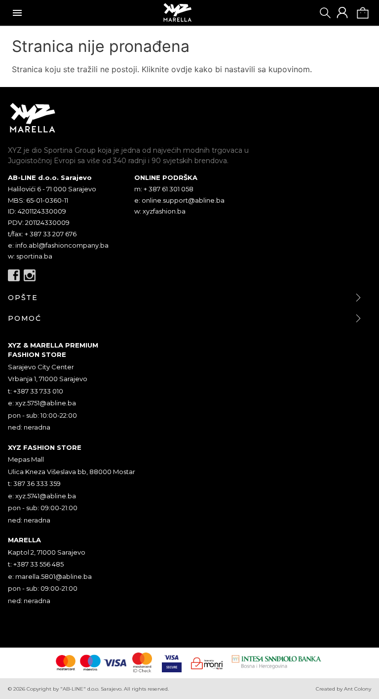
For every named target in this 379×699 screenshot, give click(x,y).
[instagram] (30, 275)
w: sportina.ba (30, 256)
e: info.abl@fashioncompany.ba (58, 245)
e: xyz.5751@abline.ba (42, 403)
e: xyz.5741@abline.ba (42, 496)
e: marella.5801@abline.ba (50, 576)
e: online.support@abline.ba (179, 200)
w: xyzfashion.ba (160, 211)
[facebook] (14, 275)
